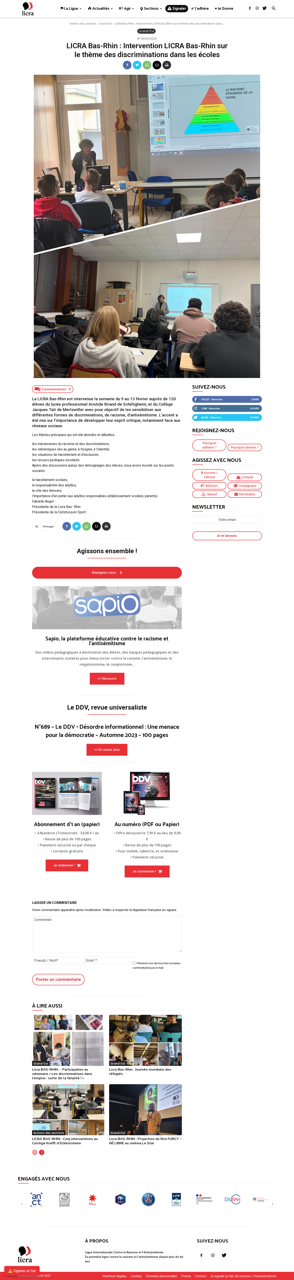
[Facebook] (250, 8)
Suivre (254, 408)
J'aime (255, 399)
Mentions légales (114, 1276)
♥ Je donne (224, 9)
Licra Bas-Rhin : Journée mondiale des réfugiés (140, 1071)
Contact (201, 1276)
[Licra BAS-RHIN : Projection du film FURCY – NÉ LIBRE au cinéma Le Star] (145, 1109)
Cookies (136, 1276)
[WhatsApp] (147, 65)
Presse (186, 1276)
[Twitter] (264, 8)
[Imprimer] (166, 65)
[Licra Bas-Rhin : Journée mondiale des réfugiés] (145, 1040)
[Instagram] (257, 8)
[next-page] (41, 1152)
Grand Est (105, 23)
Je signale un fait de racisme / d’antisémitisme (243, 1276)
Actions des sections (83, 23)
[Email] (157, 65)
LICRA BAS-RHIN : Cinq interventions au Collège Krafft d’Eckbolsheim (65, 1141)
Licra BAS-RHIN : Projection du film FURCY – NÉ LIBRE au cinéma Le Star (145, 1141)
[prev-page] (34, 1152)
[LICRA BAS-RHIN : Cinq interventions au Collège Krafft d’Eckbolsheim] (68, 1109)
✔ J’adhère (200, 9)
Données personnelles (161, 1276)
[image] (107, 607)
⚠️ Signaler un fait (22, 1271)
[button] (273, 9)
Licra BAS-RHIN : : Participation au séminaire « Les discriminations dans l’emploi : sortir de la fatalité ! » (62, 1074)
